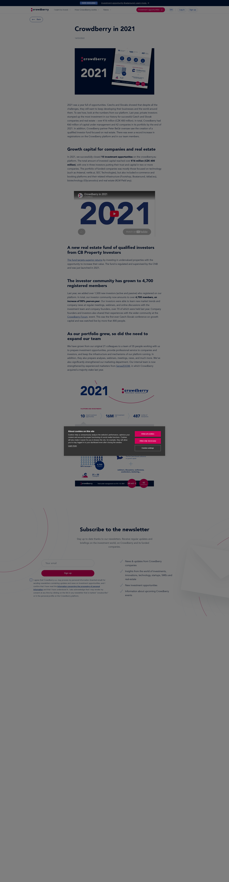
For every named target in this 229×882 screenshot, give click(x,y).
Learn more (72, 446)
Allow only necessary (148, 441)
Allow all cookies (147, 434)
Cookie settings (148, 448)
